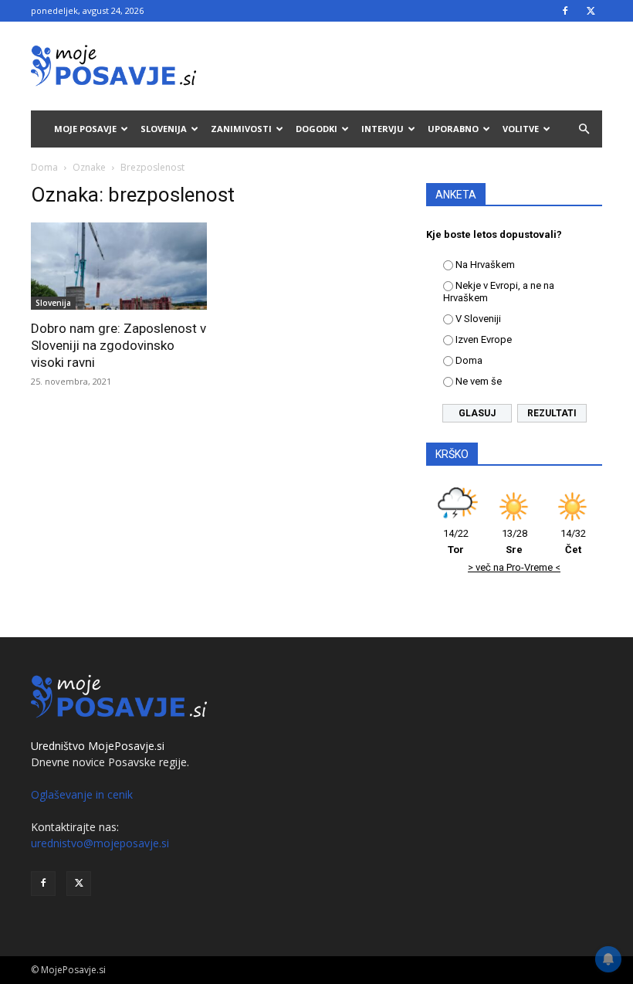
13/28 (514, 541)
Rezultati (552, 413)
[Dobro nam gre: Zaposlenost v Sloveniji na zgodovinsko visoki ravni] (119, 266)
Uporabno (453, 128)
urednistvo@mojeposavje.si (100, 843)
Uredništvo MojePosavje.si (97, 745)
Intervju (382, 128)
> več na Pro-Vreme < (514, 567)
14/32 (573, 541)
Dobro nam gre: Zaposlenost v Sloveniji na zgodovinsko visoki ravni (118, 345)
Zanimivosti (241, 128)
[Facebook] (565, 11)
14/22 (456, 541)
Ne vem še (478, 381)
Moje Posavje (85, 128)
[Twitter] (590, 11)
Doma (44, 167)
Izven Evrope (483, 339)
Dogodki (316, 128)
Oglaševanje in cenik (82, 794)
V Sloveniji (478, 318)
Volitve (521, 128)
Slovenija (163, 128)
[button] (583, 129)
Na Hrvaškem (485, 264)
